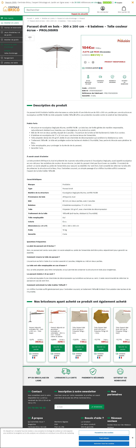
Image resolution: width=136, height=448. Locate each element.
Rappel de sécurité (80, 14)
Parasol (7, 51)
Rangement (7, 58)
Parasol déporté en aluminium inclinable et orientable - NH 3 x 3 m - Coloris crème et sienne (58, 332)
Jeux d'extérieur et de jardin (10, 33)
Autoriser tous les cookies (104, 443)
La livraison (85, 422)
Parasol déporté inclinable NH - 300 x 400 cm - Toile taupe (36, 330)
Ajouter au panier (36, 348)
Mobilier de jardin (10, 39)
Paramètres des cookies (104, 432)
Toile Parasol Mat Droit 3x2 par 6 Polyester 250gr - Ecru (78, 330)
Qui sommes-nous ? (36, 422)
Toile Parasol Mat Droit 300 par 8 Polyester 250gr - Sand (122, 330)
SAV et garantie (87, 427)
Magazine (32, 424)
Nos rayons (8, 18)
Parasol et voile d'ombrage (9, 45)
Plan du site (59, 427)
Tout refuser (104, 438)
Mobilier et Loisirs (11, 23)
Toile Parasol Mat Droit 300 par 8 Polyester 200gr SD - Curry (101, 330)
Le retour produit (88, 424)
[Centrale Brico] (11, 9)
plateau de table (9, 62)
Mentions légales (61, 422)
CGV (56, 424)
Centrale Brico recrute (37, 427)
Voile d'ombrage (10, 53)
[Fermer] (132, 437)
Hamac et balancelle (11, 27)
